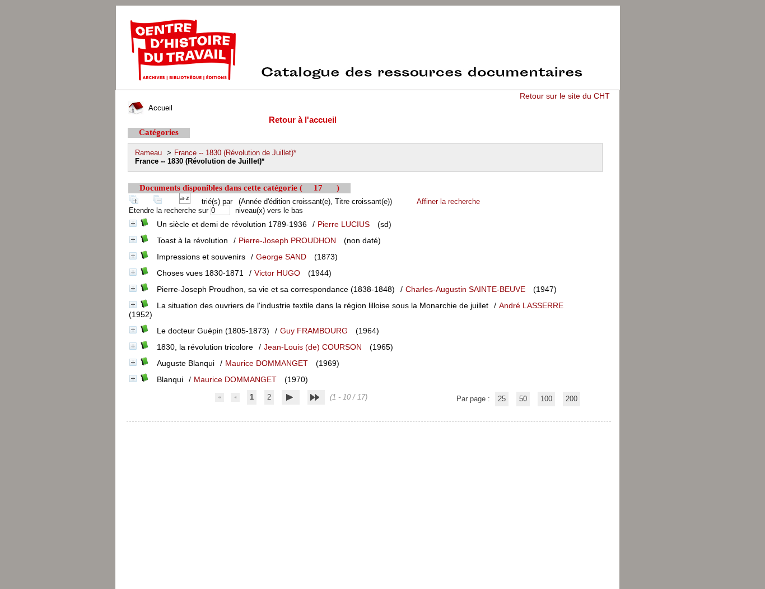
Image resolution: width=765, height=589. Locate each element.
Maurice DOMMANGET (266, 363)
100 (546, 399)
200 (571, 399)
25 (502, 399)
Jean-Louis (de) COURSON (313, 346)
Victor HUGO (277, 272)
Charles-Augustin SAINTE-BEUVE (465, 289)
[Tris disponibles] (187, 201)
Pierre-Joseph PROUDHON (287, 240)
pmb (369, 429)
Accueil (159, 108)
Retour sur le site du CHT (565, 95)
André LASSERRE (531, 305)
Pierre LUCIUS (344, 224)
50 (523, 399)
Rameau (148, 153)
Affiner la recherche (448, 201)
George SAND (281, 256)
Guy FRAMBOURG (314, 330)
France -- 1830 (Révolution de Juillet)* (235, 153)
